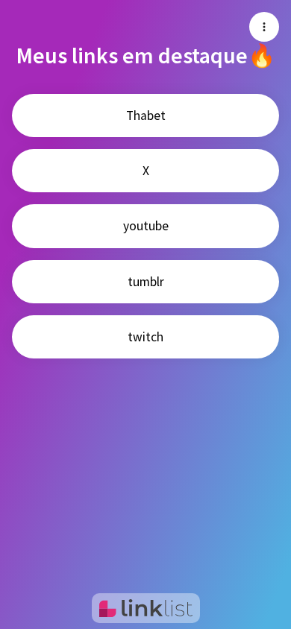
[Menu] (264, 27)
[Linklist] (146, 608)
